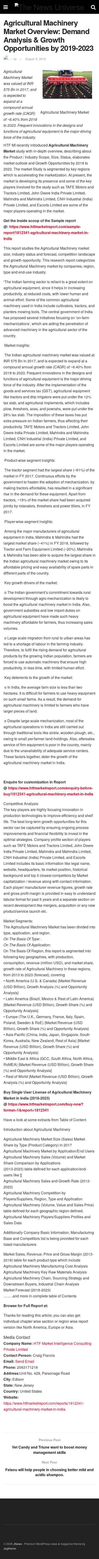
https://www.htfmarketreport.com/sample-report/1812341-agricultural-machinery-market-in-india (46, 232)
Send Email (24, 1361)
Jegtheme (9, 1548)
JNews (17, 1544)
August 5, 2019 (35, 59)
